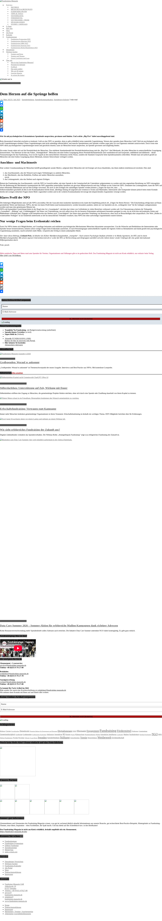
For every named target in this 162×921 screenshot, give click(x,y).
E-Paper (9, 26)
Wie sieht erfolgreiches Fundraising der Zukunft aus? (30, 429)
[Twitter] (81, 102)
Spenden (42, 737)
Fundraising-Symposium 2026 (20, 39)
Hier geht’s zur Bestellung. (10, 255)
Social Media (33, 738)
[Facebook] (81, 105)
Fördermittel (124, 730)
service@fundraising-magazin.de (13, 894)
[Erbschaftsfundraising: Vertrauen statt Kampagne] (39, 398)
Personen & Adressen (18, 65)
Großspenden (27, 734)
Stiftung (65, 737)
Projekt (15, 738)
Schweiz (27, 738)
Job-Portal (9, 33)
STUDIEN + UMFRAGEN (19, 24)
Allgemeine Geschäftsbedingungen (18, 914)
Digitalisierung (65, 731)
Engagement (93, 731)
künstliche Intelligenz (109, 734)
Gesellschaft (19, 734)
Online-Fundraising (6, 738)
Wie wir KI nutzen (17, 71)
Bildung (2, 731)
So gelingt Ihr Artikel (17, 75)
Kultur (98, 734)
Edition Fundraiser (12, 846)
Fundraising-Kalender (13, 866)
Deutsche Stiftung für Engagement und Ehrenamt (43, 731)
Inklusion (50, 734)
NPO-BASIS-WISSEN (18, 22)
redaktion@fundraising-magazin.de (13, 898)
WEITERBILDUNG (17, 16)
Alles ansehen (17, 373)
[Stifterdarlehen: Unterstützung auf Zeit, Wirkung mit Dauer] (24, 377)
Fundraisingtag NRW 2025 (19, 43)
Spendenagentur (11, 848)
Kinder (68, 734)
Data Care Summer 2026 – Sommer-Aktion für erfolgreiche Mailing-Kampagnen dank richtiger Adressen (59, 625)
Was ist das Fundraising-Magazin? (22, 62)
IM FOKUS (15, 7)
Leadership (120, 734)
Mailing (126, 734)
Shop (8, 31)
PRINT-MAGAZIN (7, 359)
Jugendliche (58, 734)
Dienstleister (10, 50)
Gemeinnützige (143, 731)
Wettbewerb (104, 737)
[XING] (81, 117)
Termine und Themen (18, 56)
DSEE (74, 731)
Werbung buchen (11, 52)
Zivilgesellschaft (118, 738)
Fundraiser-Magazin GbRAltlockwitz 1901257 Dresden (14, 886)
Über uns (9, 60)
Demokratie (25, 731)
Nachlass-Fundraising (145, 734)
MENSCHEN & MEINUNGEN (21, 9)
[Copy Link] (81, 126)
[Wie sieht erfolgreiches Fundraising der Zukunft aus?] (32, 419)
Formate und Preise (17, 54)
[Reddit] (81, 120)
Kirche (73, 734)
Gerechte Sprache (16, 73)
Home (7, 905)
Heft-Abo (9, 28)
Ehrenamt (81, 731)
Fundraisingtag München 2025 (21, 41)
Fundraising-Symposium (14, 843)
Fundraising (108, 730)
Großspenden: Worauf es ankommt (19, 362)
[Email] (81, 123)
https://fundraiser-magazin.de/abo (13, 832)
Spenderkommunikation (44, 100)
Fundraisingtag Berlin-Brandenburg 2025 (24, 48)
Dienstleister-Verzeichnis (14, 862)
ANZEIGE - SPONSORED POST (13, 384)
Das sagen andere (16, 69)
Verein (83, 737)
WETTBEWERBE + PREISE (20, 20)
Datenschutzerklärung (13, 872)
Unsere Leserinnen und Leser (20, 58)
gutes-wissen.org (11, 852)
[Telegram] (81, 111)
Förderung (135, 731)
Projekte (21, 738)
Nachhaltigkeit (134, 734)
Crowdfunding (15, 731)
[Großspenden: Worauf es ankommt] (15, 354)
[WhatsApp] (81, 108)
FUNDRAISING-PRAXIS (19, 11)
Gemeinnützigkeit (7, 734)
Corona (8, 731)
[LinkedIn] (81, 114)
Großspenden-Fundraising (39, 734)
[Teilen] (81, 129)
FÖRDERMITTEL (17, 18)
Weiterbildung (92, 738)
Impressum (9, 874)
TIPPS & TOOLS (17, 14)
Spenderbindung (28, 100)
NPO (160, 734)
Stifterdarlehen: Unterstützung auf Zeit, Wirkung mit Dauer (33, 387)
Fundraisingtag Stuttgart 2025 (20, 45)
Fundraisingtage (11, 37)
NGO (155, 734)
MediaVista (9, 850)
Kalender (9, 35)
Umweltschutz (75, 738)
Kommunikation (90, 734)
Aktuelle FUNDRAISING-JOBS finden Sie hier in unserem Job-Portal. (20, 340)
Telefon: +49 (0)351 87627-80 (16, 891)
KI (64, 734)
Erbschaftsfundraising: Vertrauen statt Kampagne (28, 408)
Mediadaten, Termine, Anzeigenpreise (19, 912)
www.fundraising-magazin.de (16, 901)
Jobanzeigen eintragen (14, 345)
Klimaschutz (80, 734)
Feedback (14, 67)
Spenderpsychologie (61, 100)
